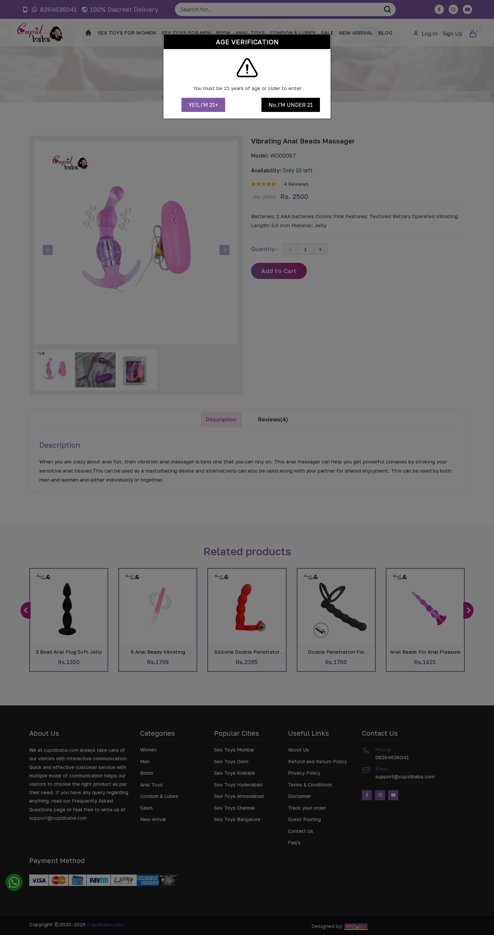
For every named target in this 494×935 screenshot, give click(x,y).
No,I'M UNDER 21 (291, 104)
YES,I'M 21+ (203, 104)
